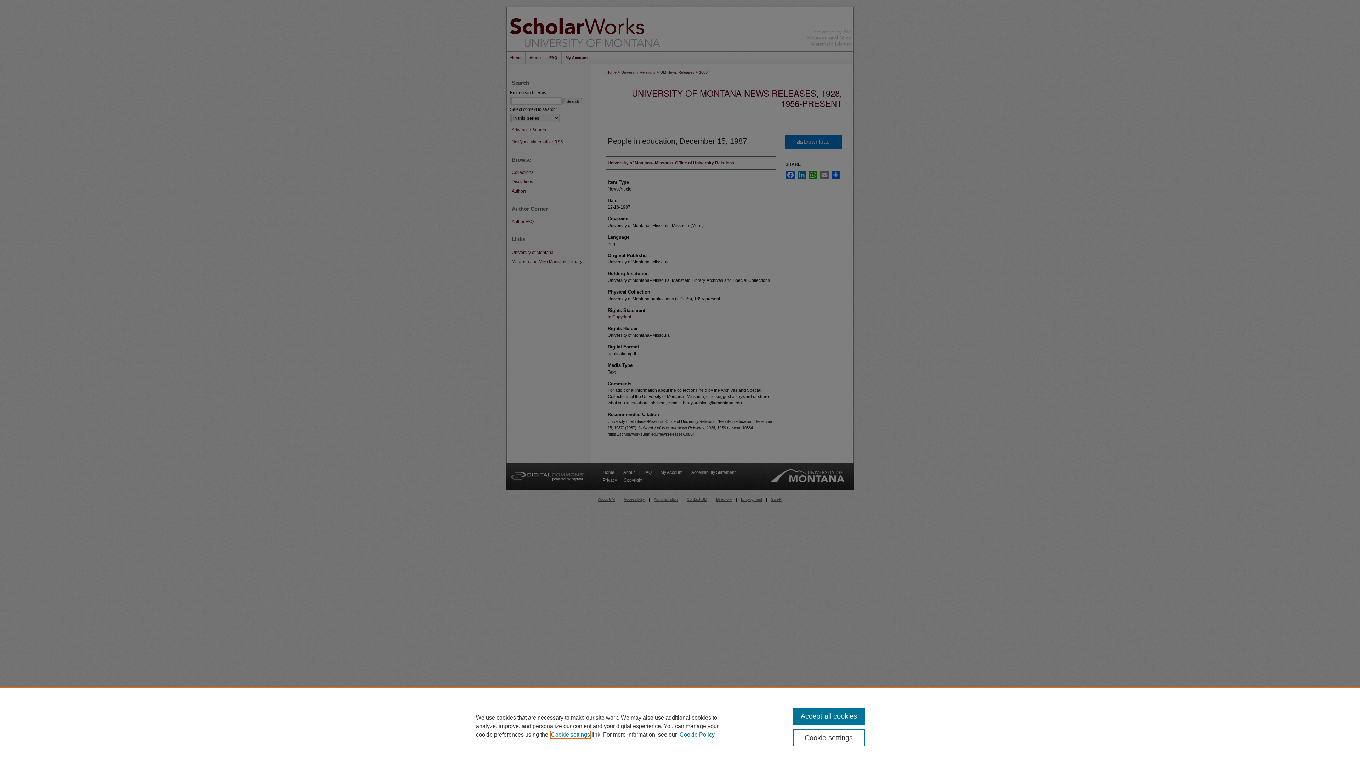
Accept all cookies (829, 716)
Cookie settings (570, 735)
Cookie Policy (697, 735)
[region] (680, 726)
